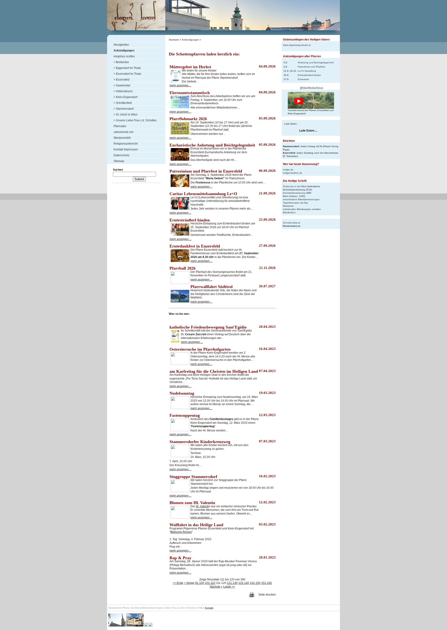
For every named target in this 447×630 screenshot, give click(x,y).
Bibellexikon (289, 212)
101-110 (210, 583)
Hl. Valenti (202, 506)
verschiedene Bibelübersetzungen (301, 199)
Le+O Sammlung (307, 71)
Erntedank (303, 79)
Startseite (174, 39)
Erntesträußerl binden (309, 75)
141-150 (255, 583)
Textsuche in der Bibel (295, 186)
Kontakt (209, 607)
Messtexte (288, 206)
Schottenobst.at (291, 222)
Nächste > (216, 586)
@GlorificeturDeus (311, 88)
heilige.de (288, 169)
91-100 (199, 583)
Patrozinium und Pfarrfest (311, 66)
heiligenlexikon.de (292, 173)
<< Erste (178, 583)
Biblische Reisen (181, 532)
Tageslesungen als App (295, 202)
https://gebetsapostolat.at (297, 45)
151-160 (266, 583)
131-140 (243, 583)
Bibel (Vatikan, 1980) (294, 196)
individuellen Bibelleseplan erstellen (302, 209)
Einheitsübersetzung (294, 193)
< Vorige (189, 583)
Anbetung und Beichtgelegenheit (316, 62)
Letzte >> (229, 586)
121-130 (232, 583)
